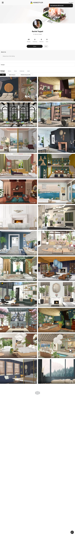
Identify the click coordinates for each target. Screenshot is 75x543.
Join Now (71, 2)
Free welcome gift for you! (57, 5)
